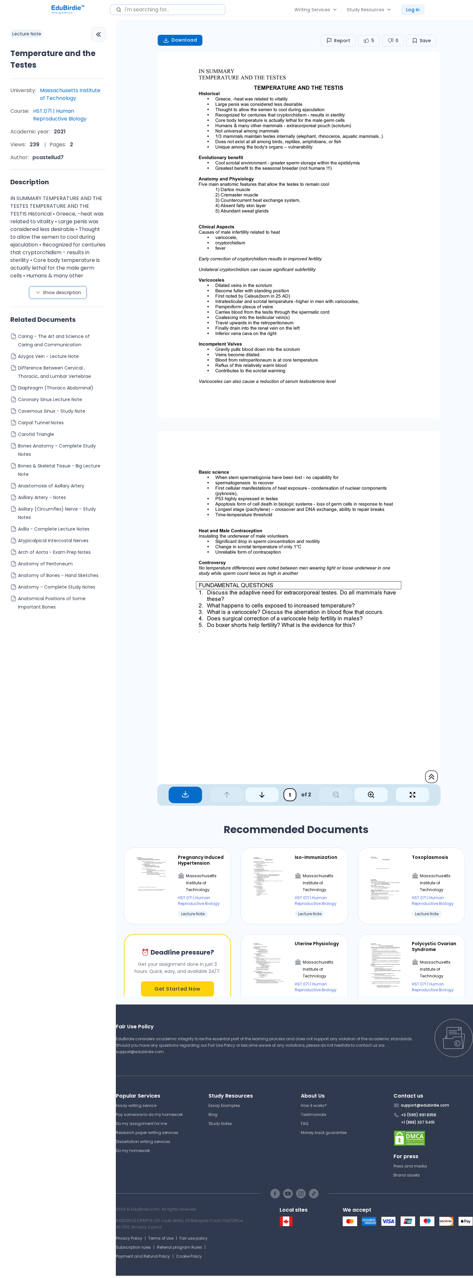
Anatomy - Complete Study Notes (56, 587)
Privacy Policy (129, 1238)
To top (431, 776)
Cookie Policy (189, 1256)
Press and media (410, 1166)
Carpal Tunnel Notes (41, 422)
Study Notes (220, 1123)
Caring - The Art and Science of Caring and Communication (54, 340)
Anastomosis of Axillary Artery (51, 486)
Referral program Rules (179, 1247)
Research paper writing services (147, 1132)
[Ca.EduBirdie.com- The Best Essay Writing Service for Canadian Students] (286, 1224)
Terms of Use (160, 1238)
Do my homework (133, 1150)
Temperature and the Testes (53, 59)
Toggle (98, 34)
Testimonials (313, 1114)
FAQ (304, 1123)
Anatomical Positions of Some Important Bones (52, 602)
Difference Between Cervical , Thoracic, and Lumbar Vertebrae (54, 372)
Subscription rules (133, 1247)
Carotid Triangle (36, 434)
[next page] (262, 794)
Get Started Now (177, 989)
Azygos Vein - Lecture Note (48, 356)
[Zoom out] (336, 794)
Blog (213, 1114)
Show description (62, 292)
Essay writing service (136, 1105)
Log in (413, 9)
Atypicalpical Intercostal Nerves (53, 540)
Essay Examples (224, 1105)
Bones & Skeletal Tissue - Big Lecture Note (59, 470)
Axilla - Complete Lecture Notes (53, 529)
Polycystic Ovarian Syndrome (434, 946)
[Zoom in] (371, 794)
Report (342, 40)
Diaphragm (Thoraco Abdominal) (55, 388)
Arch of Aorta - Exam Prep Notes (54, 552)
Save (425, 40)
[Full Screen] (412, 794)
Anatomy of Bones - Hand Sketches (58, 575)
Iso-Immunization (316, 857)
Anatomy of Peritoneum (45, 564)
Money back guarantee (324, 1132)
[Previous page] (227, 794)
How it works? (314, 1105)
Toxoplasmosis (430, 857)
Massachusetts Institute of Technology (70, 94)
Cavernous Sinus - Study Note (51, 411)
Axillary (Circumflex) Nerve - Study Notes (57, 513)
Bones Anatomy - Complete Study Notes (57, 450)
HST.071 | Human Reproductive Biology (60, 114)
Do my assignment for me (141, 1123)
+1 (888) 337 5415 (418, 1122)
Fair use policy (194, 1238)
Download (184, 40)
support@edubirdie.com (140, 1051)
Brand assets (407, 1175)
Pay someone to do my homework (149, 1114)
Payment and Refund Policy (143, 1256)
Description (29, 182)
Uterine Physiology (317, 943)
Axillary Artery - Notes (42, 497)
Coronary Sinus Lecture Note (50, 399)
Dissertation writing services (143, 1141)
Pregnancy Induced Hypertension (201, 860)
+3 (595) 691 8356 (418, 1115)
